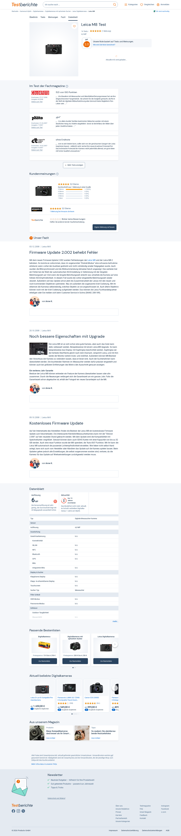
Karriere (119, 815)
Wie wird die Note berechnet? (104, 45)
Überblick (33, 17)
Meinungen (53, 17)
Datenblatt (73, 17)
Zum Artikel (50, 738)
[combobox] (77, 5)
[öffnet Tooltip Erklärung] (67, 86)
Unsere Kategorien (123, 821)
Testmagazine (145, 806)
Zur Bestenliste (48, 661)
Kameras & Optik (25, 11)
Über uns (119, 806)
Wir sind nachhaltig (162, 11)
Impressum (113, 830)
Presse (118, 812)
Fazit (63, 17)
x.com (163, 812)
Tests (43, 17)
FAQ (141, 809)
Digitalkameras (38, 11)
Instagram (165, 806)
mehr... (115, 621)
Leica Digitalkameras (80, 11)
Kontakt (143, 818)
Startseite (15, 11)
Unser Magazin (145, 812)
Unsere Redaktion (122, 809)
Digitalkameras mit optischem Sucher (58, 11)
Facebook (165, 809)
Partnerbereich (121, 818)
